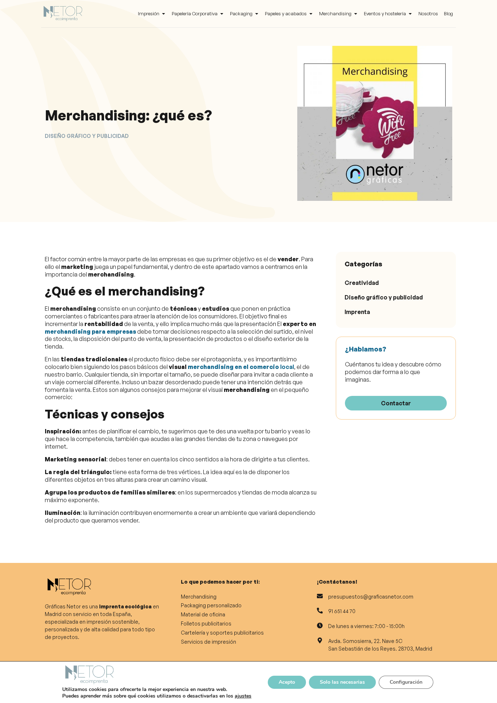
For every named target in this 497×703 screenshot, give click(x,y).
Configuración (406, 682)
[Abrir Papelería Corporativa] (221, 13)
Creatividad (362, 282)
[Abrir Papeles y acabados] (311, 13)
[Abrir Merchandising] (355, 13)
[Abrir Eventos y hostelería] (410, 13)
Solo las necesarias (342, 682)
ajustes (243, 696)
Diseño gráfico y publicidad (384, 297)
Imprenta (357, 311)
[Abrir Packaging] (256, 13)
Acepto (287, 682)
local (241, 366)
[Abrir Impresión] (163, 13)
